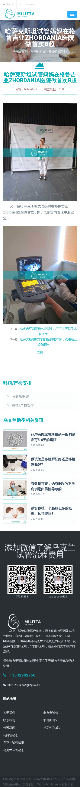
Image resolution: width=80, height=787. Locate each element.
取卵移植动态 (38, 51)
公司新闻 (9, 727)
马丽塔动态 (10, 735)
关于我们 (9, 712)
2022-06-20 (37, 469)
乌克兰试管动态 (13, 750)
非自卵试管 (50, 712)
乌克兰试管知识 (13, 742)
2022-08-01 (37, 445)
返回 (40, 352)
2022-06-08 (37, 519)
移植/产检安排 (57, 51)
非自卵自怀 (50, 720)
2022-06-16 (37, 494)
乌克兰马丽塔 (20, 51)
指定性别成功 (52, 727)
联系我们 (9, 720)
